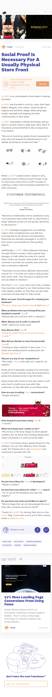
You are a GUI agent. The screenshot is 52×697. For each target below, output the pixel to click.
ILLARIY (5, 96)
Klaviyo (6, 305)
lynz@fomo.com (15, 518)
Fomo (44, 305)
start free (42, 84)
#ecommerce (7, 545)
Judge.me (16, 305)
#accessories (18, 541)
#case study (7, 541)
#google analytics (30, 545)
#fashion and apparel (33, 541)
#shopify (18, 545)
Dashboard (36, 449)
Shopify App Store (10, 353)
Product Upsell (29, 305)
